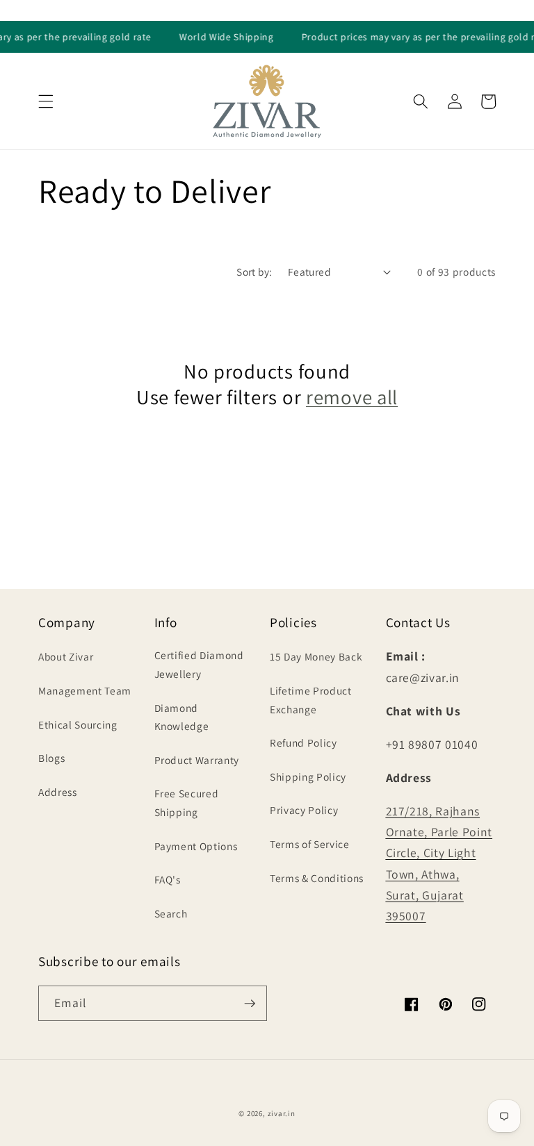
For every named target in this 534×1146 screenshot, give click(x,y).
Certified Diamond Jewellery (199, 664)
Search (171, 913)
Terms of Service (310, 844)
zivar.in (282, 1113)
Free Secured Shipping (186, 802)
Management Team (84, 690)
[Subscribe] (249, 1004)
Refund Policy (303, 742)
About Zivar (65, 656)
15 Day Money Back (316, 656)
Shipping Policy (308, 776)
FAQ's (167, 879)
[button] (46, 101)
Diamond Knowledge (181, 717)
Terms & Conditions (317, 878)
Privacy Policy (304, 810)
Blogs (51, 758)
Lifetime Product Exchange (311, 699)
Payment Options (196, 846)
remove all (352, 397)
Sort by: (254, 272)
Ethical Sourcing (78, 724)
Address (57, 792)
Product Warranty (197, 760)
